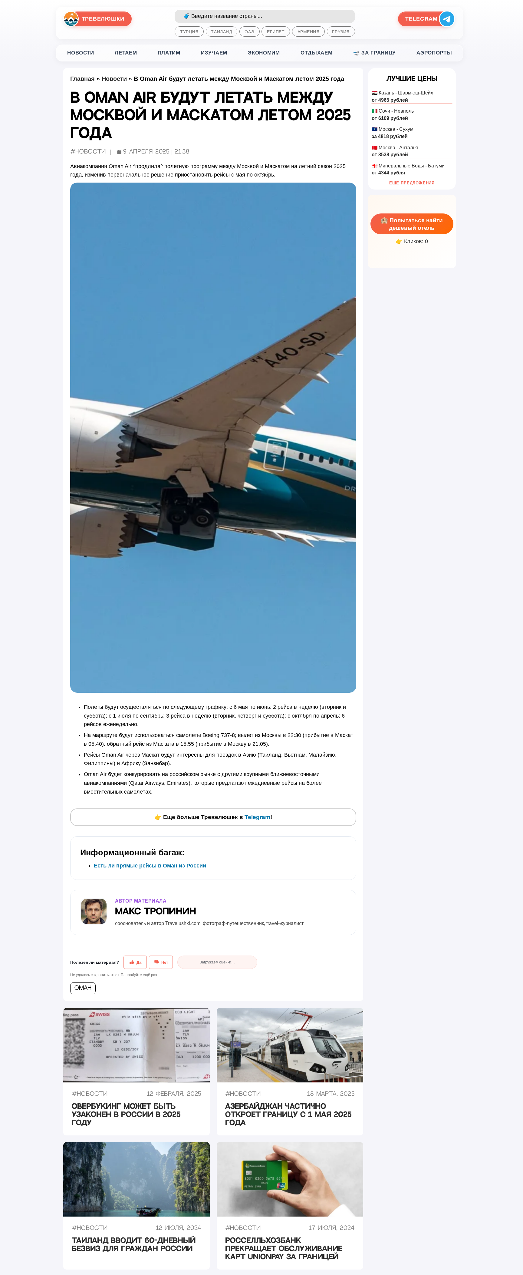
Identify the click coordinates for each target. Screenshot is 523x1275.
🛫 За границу (374, 53)
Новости (80, 53)
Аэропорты (434, 53)
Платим (169, 53)
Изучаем (214, 53)
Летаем (126, 53)
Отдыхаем (316, 53)
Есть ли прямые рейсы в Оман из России (150, 866)
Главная (82, 78)
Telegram (257, 817)
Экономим (264, 53)
